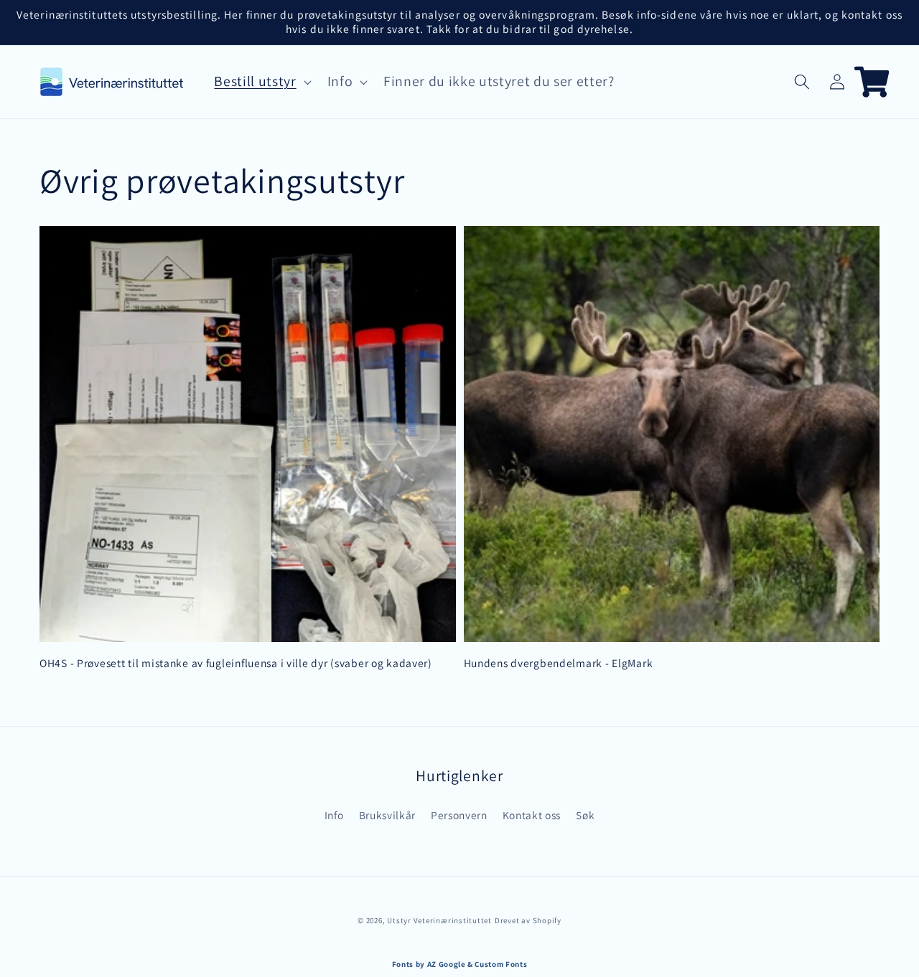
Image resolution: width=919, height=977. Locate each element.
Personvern (459, 815)
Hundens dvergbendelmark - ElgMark (558, 663)
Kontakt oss (532, 815)
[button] (802, 82)
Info (334, 815)
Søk (585, 815)
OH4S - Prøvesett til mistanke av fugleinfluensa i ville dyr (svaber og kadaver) (235, 663)
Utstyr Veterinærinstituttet (439, 920)
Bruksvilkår (387, 815)
